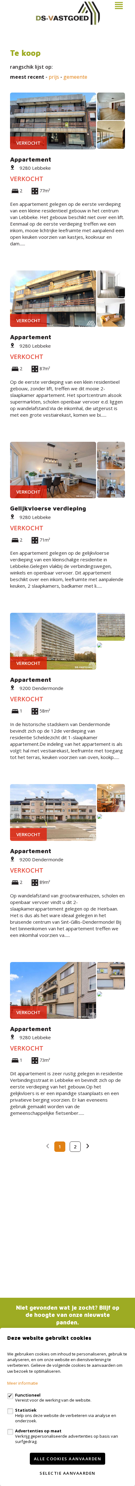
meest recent (27, 77)
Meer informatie (22, 1383)
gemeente (75, 77)
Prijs (54, 77)
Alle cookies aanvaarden (67, 1459)
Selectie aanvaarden (67, 1473)
